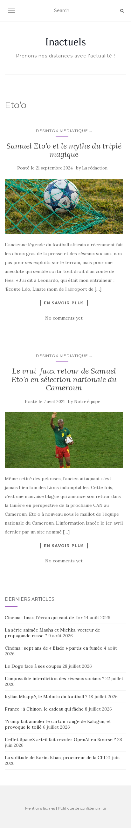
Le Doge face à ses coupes (33, 666)
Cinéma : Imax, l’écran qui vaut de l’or (44, 617)
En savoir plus (64, 302)
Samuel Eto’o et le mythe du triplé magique (63, 150)
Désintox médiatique (62, 130)
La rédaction (94, 168)
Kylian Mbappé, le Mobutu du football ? (46, 696)
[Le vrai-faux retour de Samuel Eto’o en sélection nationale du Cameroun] (64, 440)
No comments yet (64, 318)
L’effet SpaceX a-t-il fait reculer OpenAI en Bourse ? (60, 739)
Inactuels (65, 42)
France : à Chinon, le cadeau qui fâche (44, 709)
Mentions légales (40, 808)
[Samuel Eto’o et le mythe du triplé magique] (64, 206)
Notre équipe (87, 401)
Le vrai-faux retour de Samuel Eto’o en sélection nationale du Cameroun (63, 379)
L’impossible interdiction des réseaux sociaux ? (54, 678)
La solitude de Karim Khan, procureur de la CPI (55, 757)
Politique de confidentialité (82, 808)
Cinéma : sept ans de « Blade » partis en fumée (53, 648)
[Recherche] (122, 11)
